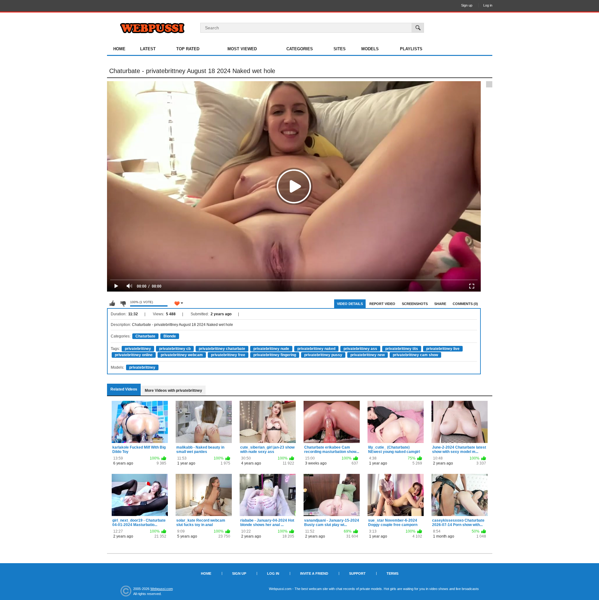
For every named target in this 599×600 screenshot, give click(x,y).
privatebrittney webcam (182, 355)
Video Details (350, 304)
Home (119, 49)
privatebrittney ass (360, 349)
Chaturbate (145, 336)
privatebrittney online (134, 355)
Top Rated (187, 49)
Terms (392, 573)
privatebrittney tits (401, 349)
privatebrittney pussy (323, 355)
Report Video (382, 304)
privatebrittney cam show (415, 355)
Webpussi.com (161, 589)
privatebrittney (138, 349)
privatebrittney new (367, 355)
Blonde (169, 336)
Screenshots (415, 304)
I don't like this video (123, 303)
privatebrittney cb (175, 349)
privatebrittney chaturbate (222, 349)
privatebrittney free (228, 355)
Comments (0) (465, 304)
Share (440, 304)
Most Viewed (242, 49)
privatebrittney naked (316, 349)
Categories (299, 49)
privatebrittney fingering (274, 355)
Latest (148, 49)
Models (370, 49)
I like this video (112, 303)
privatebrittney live (443, 349)
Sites (340, 49)
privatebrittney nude (271, 349)
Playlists (411, 49)
